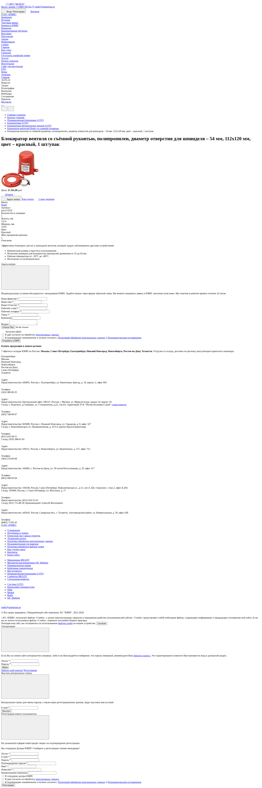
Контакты (6, 102)
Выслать (6, 711)
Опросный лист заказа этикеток (23, 535)
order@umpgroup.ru (45, 6)
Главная (5, 77)
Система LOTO (15, 584)
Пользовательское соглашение (23, 544)
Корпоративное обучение (14, 31)
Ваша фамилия (9, 298)
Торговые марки (9, 22)
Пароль (6, 664)
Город (5, 314)
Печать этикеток (9, 61)
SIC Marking (13, 598)
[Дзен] (3, 604)
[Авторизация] (4, 108)
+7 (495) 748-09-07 (14, 4)
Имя (4, 766)
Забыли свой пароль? (12, 670)
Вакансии (6, 28)
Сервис (5, 44)
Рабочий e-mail (9, 308)
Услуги (4, 58)
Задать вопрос (13, 199)
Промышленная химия (19, 565)
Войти (5, 667)
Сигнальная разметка (18, 579)
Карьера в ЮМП (9, 25)
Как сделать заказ (16, 549)
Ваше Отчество (10, 305)
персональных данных (47, 334)
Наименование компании (14, 772)
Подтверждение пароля (14, 763)
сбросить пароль (141, 655)
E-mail (5, 707)
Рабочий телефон (11, 311)
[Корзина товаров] (16, 109)
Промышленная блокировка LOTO (25, 573)
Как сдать (6, 50)
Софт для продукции (12, 66)
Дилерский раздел (16, 538)
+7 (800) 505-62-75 (17, 6)
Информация (8, 42)
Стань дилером (46, 199)
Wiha (9, 589)
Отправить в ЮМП (10, 341)
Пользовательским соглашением (124, 337)
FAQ (3, 69)
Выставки (6, 33)
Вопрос (5, 324)
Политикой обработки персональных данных (81, 337)
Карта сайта (13, 555)
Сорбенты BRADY (17, 576)
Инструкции (7, 63)
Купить (9, 194)
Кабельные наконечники (20, 568)
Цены (4, 72)
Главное (5, 47)
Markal (10, 592)
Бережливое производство (21, 587)
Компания (6, 17)
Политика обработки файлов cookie (25, 546)
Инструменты (14, 571)
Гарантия (6, 52)
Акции (4, 39)
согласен (102, 623)
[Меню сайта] (11, 108)
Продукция (7, 36)
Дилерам (5, 74)
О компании (13, 530)
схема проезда (119, 404)
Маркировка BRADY (18, 560)
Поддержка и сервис (18, 533)
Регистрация (30, 670)
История (5, 20)
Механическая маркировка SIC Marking (27, 562)
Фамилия (7, 769)
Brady (4, 205)
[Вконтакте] (7, 604)
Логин (5, 661)
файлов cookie (65, 623)
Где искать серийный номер (15, 55)
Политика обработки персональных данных (30, 541)
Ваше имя (7, 302)
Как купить (28, 199)
